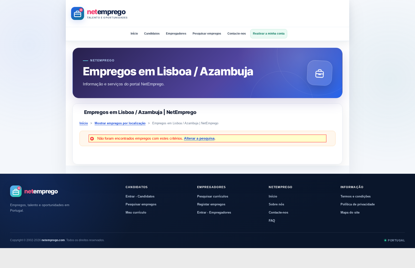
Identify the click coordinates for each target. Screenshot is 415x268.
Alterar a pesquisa (199, 138)
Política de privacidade (358, 204)
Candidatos (152, 33)
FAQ (272, 220)
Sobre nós (276, 204)
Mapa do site (350, 212)
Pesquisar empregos (207, 33)
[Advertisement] (256, 13)
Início (134, 33)
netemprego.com (53, 240)
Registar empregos (211, 204)
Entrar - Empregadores (214, 212)
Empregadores (176, 33)
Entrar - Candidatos (140, 196)
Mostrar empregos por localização (120, 123)
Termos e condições (356, 196)
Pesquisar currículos (212, 196)
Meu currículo (136, 212)
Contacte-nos (236, 33)
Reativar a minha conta (269, 33)
